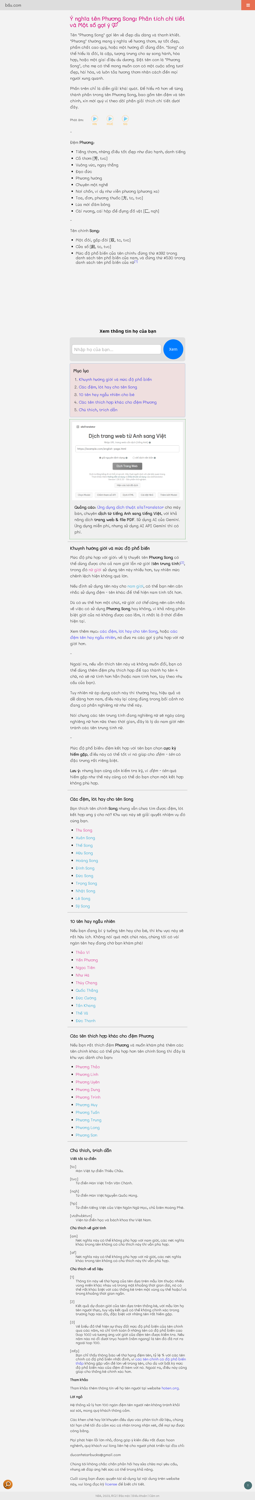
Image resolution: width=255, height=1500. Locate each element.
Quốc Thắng (87, 990)
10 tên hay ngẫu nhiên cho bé (106, 394)
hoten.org (170, 1388)
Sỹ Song (83, 905)
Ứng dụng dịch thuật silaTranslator (130, 507)
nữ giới (95, 569)
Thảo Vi (83, 952)
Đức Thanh (85, 1020)
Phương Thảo (88, 1066)
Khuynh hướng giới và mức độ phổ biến (115, 379)
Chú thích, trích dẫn (98, 409)
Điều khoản (139, 1496)
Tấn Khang (85, 1005)
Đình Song (85, 868)
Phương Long (88, 1127)
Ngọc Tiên (85, 967)
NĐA (98, 1496)
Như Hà (82, 975)
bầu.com (13, 5)
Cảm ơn (154, 1496)
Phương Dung (88, 1089)
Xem (173, 349)
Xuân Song (85, 837)
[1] (136, 261)
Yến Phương (87, 959)
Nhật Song (85, 890)
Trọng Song (86, 883)
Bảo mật (124, 1496)
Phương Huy (86, 1104)
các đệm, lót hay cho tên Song (129, 631)
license (111, 1484)
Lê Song (83, 898)
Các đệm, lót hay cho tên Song (108, 386)
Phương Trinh (88, 1097)
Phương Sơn (86, 1135)
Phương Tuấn (87, 1112)
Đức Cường (86, 997)
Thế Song (84, 845)
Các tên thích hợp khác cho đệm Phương (118, 402)
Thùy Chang (86, 982)
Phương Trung (88, 1119)
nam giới (135, 586)
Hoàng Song (87, 860)
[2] (182, 562)
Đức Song (84, 875)
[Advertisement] (127, 297)
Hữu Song (84, 852)
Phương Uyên (88, 1081)
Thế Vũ (82, 1013)
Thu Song (84, 830)
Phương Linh (87, 1074)
